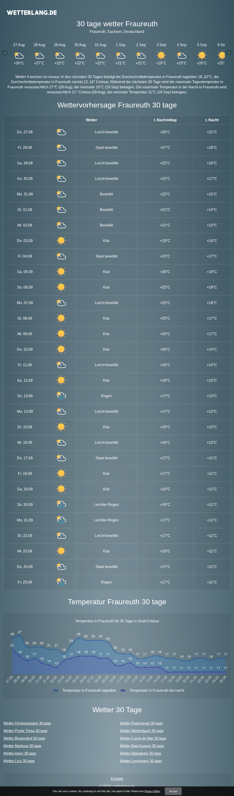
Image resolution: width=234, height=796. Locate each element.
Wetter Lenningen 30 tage (141, 761)
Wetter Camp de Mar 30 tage (143, 738)
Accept (173, 791)
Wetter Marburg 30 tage (22, 746)
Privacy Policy (152, 791)
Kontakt (117, 779)
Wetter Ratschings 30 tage (141, 723)
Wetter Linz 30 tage (19, 761)
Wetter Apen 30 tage (19, 753)
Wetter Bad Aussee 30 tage (142, 746)
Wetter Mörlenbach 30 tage (142, 731)
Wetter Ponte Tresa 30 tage (25, 731)
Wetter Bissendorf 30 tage (24, 738)
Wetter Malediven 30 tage (140, 753)
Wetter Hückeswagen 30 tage (27, 723)
